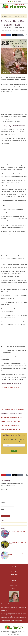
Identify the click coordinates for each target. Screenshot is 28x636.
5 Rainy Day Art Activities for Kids (10, 387)
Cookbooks (14, 571)
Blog (14, 569)
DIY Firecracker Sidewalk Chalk (17, 531)
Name (3, 502)
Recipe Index (14, 574)
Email (2, 509)
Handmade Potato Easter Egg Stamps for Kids (18, 553)
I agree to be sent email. (14, 448)
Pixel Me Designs (16, 634)
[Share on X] (14, 35)
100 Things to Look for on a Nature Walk (17, 543)
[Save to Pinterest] (3, 35)
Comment (4, 489)
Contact (14, 583)
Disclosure (14, 588)
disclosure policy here (7, 33)
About (14, 580)
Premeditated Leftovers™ (14, 6)
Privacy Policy (14, 585)
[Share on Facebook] (8, 35)
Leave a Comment (20, 27)
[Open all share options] (20, 35)
